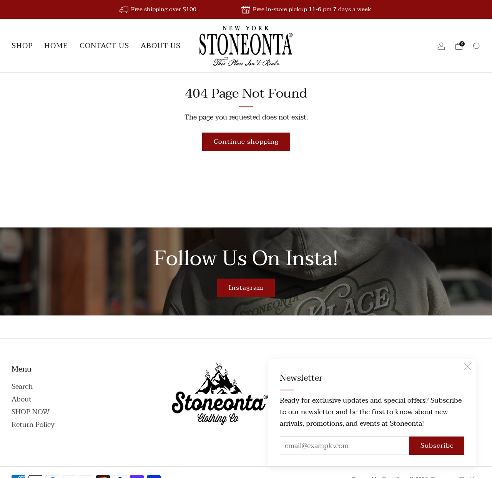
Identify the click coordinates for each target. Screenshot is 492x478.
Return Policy (33, 425)
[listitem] (158, 9)
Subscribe (437, 445)
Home (56, 46)
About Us (161, 46)
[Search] (476, 46)
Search (22, 387)
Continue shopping (246, 141)
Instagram (246, 287)
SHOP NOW (31, 412)
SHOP (22, 46)
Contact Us (104, 46)
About (22, 399)
